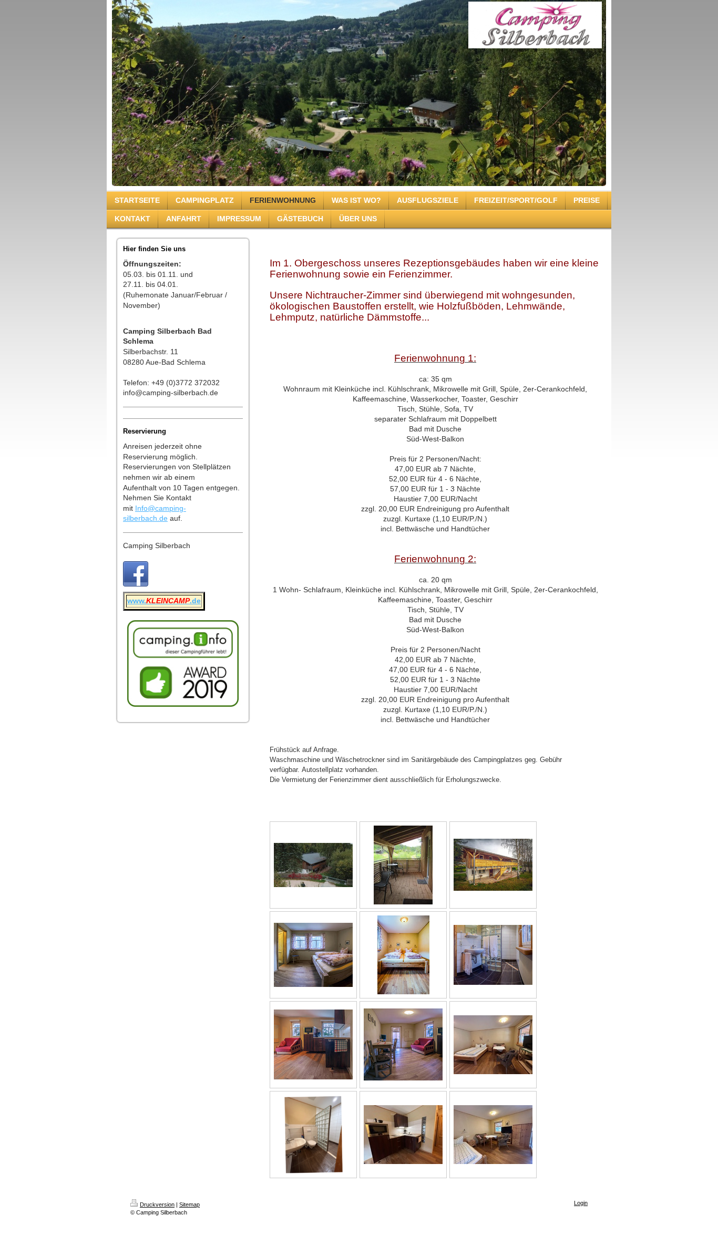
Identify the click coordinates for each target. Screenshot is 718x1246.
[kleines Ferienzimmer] (493, 1044)
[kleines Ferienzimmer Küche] (403, 1134)
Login (581, 1203)
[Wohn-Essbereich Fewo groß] (313, 1044)
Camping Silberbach (156, 545)
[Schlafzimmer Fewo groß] (313, 955)
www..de (164, 600)
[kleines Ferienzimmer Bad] (313, 1134)
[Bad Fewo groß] (493, 955)
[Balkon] (403, 865)
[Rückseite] (313, 865)
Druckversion (157, 1204)
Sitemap (189, 1204)
